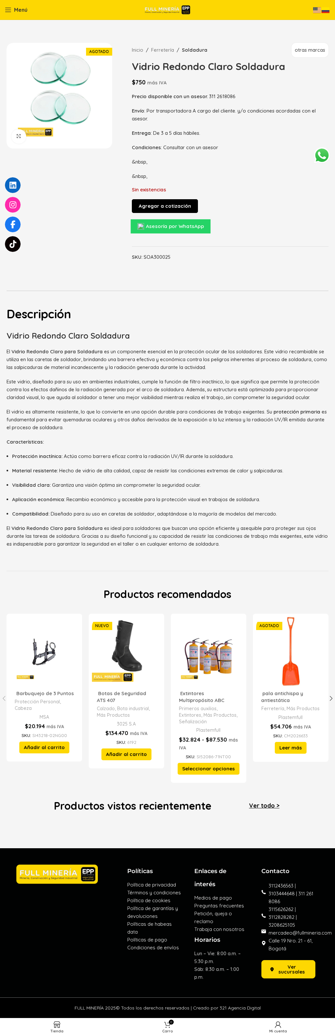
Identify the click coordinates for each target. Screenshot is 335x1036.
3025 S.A (126, 724)
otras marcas (310, 50)
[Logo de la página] (167, 9)
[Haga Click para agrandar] (18, 136)
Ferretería (162, 50)
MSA (44, 717)
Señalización (193, 722)
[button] (44, 747)
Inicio (137, 50)
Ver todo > (264, 805)
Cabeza (23, 708)
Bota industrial (133, 708)
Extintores (190, 715)
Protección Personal (37, 702)
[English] (317, 10)
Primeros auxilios (198, 708)
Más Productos (113, 715)
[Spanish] (326, 10)
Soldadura (194, 50)
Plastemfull (208, 730)
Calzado (106, 708)
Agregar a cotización (165, 206)
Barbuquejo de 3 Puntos (44, 693)
